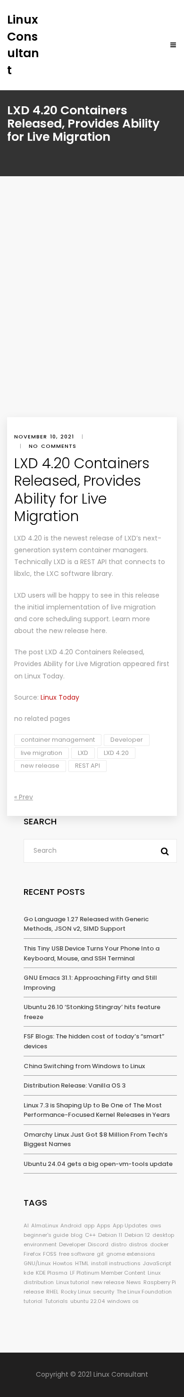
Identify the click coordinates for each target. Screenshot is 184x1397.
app (89, 1225)
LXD (83, 752)
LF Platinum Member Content (107, 1273)
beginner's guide (46, 1235)
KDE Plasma (51, 1273)
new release (40, 765)
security (103, 1291)
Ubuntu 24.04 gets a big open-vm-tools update (98, 1163)
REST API (87, 765)
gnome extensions (130, 1254)
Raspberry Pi (159, 1282)
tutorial (33, 1301)
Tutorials (56, 1301)
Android (71, 1225)
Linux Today (44, 676)
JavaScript (157, 1263)
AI (26, 1225)
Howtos (63, 1263)
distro (118, 1244)
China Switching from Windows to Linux (84, 1066)
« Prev (23, 797)
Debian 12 (137, 1235)
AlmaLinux (44, 1225)
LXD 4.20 (116, 752)
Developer (126, 739)
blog (77, 1235)
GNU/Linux (37, 1263)
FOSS (50, 1254)
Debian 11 (110, 1235)
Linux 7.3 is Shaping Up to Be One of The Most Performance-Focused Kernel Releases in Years (97, 1110)
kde (28, 1273)
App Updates (130, 1225)
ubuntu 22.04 (87, 1301)
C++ (90, 1235)
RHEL (52, 1291)
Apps (103, 1225)
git (100, 1254)
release (34, 1291)
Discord (98, 1244)
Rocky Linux (76, 1291)
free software (76, 1254)
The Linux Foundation (144, 1291)
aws (155, 1225)
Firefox (32, 1254)
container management (58, 739)
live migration (41, 752)
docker (159, 1244)
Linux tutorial (72, 1282)
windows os (123, 1301)
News (133, 1282)
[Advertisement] (92, 320)
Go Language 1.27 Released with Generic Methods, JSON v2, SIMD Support (86, 924)
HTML (82, 1263)
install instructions (116, 1263)
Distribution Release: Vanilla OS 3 (74, 1085)
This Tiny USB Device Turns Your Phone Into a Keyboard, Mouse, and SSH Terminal (91, 953)
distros (138, 1244)
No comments (52, 446)
